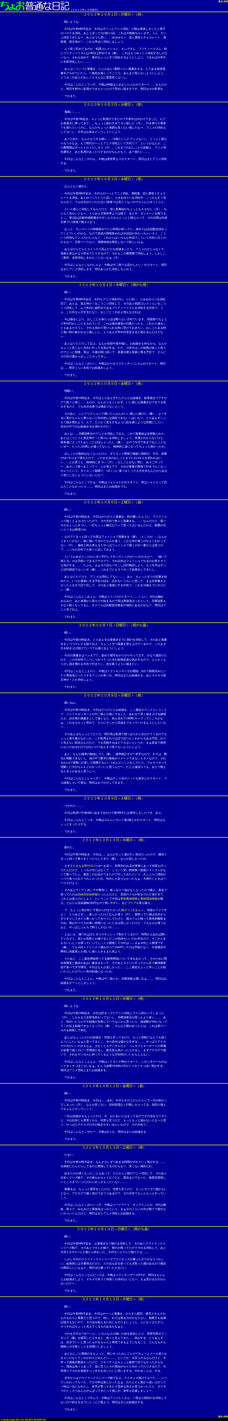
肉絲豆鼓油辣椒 (88, 894)
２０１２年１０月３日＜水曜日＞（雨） (114, 179)
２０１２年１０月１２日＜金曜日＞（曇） (114, 1086)
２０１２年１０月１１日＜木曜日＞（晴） (114, 998)
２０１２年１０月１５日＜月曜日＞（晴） (114, 1299)
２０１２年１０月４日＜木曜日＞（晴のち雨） (114, 285)
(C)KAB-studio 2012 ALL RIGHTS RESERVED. (23, 1420)
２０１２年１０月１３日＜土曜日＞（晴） (114, 1147)
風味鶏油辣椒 (148, 898)
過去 (220, 1)
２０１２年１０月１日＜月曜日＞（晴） (114, 14)
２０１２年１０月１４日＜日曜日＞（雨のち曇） (114, 1229)
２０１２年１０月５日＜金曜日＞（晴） (114, 383)
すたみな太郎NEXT (82, 865)
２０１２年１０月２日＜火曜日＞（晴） (114, 104)
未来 (226, 1)
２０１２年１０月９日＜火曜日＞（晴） (114, 798)
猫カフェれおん (131, 910)
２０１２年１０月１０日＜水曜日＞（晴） (114, 840)
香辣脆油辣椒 (129, 898)
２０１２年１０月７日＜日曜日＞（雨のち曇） (114, 625)
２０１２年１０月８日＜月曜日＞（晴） (114, 695)
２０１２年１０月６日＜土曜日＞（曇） (114, 502)
